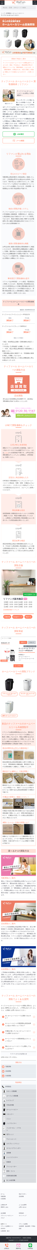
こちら (6, 452)
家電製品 (8, 13)
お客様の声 (4, 1204)
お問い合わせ (22, 1207)
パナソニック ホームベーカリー (9, 694)
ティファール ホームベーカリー (26, 659)
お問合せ (6, 1248)
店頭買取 (4, 660)
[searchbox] (18, 7)
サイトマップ (22, 1215)
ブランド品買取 (23, 1224)
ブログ (2, 1218)
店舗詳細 (7, 617)
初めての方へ (22, 1194)
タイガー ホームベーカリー (27, 694)
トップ (3, 13)
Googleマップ (17, 617)
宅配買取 (3, 1196)
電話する (28, 617)
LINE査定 (30, 1248)
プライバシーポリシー (7, 1215)
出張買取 (3, 1198)
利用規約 (21, 1213)
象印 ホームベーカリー (9, 715)
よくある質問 (22, 1204)
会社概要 (3, 1213)
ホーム (2, 1194)
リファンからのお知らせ (18, 1054)
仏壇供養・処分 (5, 1231)
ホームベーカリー (18, 13)
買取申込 (18, 1248)
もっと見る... (18, 665)
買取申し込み (4, 1207)
